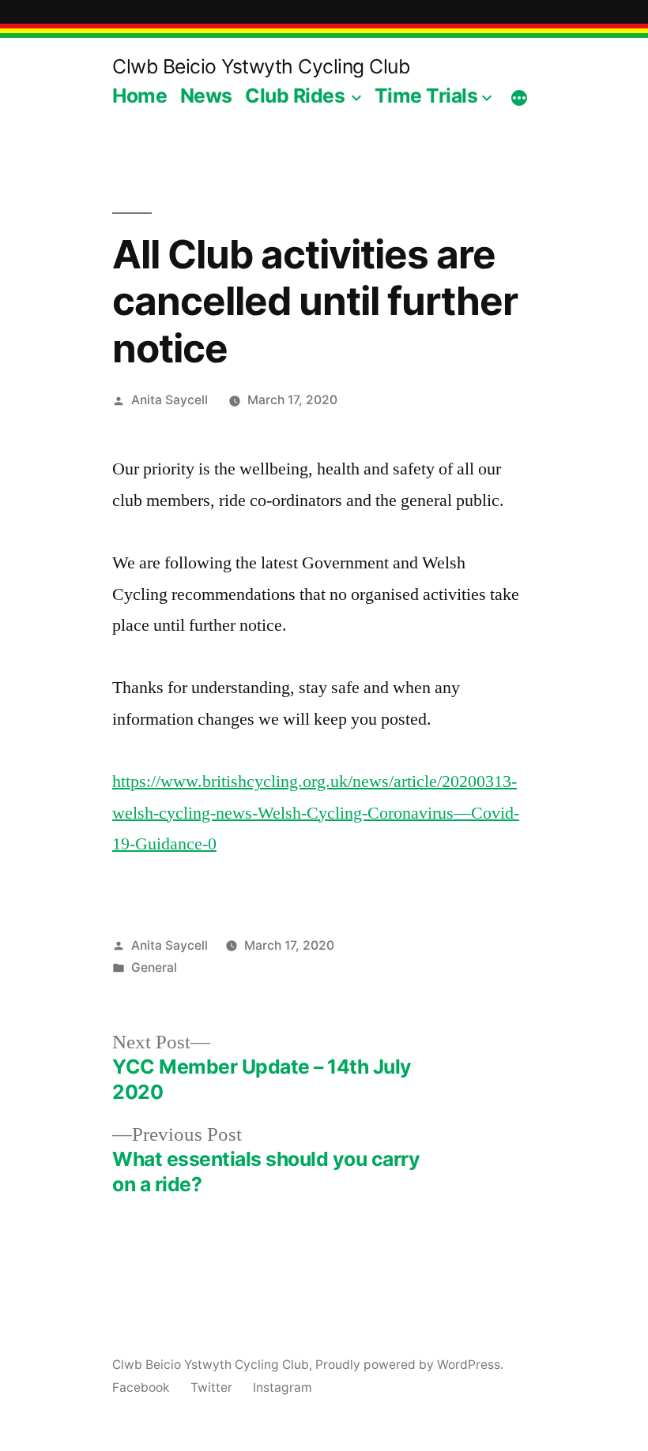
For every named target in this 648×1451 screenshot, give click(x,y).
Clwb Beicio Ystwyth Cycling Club (260, 66)
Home (139, 95)
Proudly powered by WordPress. (409, 1364)
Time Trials (426, 95)
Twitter (211, 1387)
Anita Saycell (169, 399)
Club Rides (295, 95)
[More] (519, 98)
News (206, 95)
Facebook (141, 1387)
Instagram (282, 1387)
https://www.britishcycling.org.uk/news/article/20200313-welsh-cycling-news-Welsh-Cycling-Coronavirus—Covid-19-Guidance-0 (315, 812)
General (154, 967)
